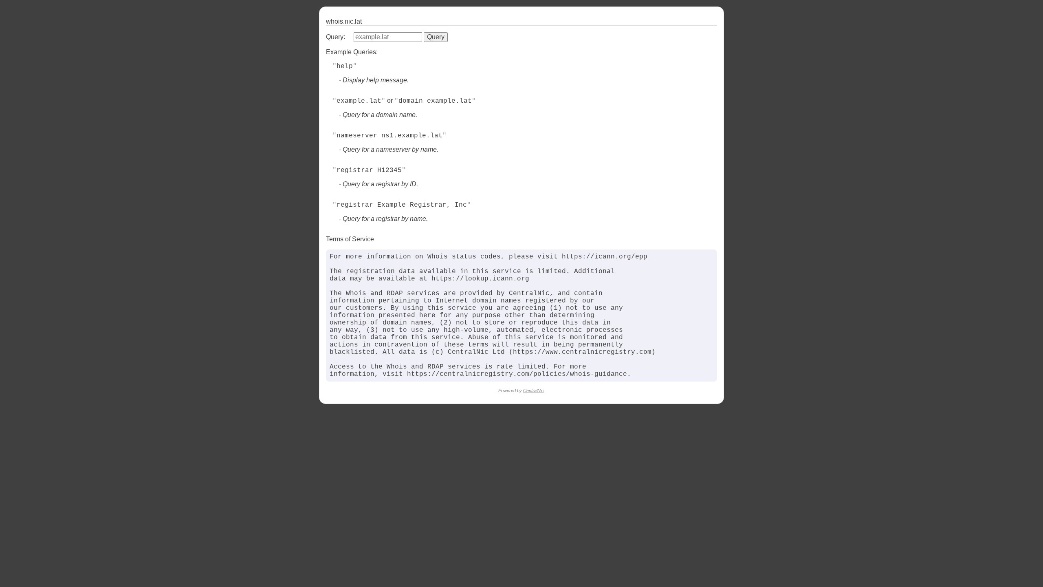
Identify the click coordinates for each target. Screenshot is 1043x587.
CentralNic (533, 390)
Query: (335, 36)
